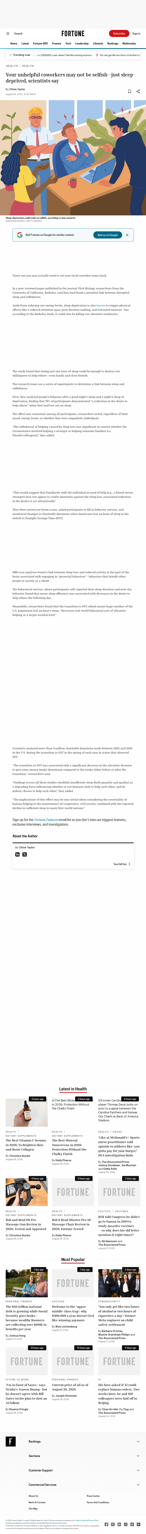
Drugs (117, 1132)
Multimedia (129, 43)
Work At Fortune (37, 1502)
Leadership (82, 43)
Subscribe (119, 33)
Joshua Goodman (109, 1165)
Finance (56, 43)
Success (58, 1301)
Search (18, 33)
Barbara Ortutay (112, 1331)
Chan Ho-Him (110, 1409)
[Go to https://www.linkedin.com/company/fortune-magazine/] (119, 1524)
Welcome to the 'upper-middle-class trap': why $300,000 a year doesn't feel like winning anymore (73, 1313)
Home (13, 43)
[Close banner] (127, 235)
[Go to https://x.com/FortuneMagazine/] (113, 1524)
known (100, 305)
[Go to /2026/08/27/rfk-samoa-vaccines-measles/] (119, 1192)
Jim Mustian (128, 1165)
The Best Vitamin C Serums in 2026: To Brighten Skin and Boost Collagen (26, 1144)
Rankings (112, 43)
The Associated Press (115, 1162)
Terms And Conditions (98, 1502)
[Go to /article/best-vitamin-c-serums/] (27, 1113)
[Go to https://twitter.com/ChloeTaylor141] (24, 854)
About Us (33, 1495)
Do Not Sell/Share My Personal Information (52, 1523)
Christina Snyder (19, 1156)
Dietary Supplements (21, 1136)
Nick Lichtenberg (66, 1327)
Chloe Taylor (17, 89)
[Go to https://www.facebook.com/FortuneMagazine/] (106, 1524)
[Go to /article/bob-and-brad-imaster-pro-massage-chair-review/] (73, 1192)
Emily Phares (63, 1160)
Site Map (33, 1508)
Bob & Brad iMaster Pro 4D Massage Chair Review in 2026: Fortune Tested (71, 1224)
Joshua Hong (17, 1336)
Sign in (136, 33)
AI (99, 1380)
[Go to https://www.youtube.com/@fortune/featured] (138, 1524)
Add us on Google (108, 235)
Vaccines (122, 1211)
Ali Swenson (109, 1241)
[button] (13, 43)
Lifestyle (98, 43)
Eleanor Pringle (18, 1409)
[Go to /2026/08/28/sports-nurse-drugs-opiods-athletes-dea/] (119, 1113)
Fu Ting (124, 1409)
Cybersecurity (109, 1301)
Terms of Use (80, 1520)
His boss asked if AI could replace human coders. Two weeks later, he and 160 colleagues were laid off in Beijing (118, 1394)
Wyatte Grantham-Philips (114, 1335)
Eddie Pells (110, 1169)
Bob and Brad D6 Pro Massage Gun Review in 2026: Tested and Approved (26, 1224)
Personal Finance (19, 1301)
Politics (104, 1211)
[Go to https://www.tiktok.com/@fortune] (132, 1524)
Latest (25, 43)
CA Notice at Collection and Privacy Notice (21, 1523)
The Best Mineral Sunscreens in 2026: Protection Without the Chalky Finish (69, 1147)
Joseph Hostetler (66, 1396)
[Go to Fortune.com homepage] (73, 33)
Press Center (93, 1495)
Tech (68, 43)
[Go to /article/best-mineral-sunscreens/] (73, 1113)
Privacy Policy (93, 1520)
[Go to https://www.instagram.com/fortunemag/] (125, 1524)
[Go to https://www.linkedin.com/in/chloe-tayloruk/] (17, 854)
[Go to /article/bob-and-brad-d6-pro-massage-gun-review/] (27, 1192)
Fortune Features (46, 819)
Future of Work (17, 1380)
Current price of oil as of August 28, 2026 (70, 1387)
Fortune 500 (40, 43)
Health (12, 66)
